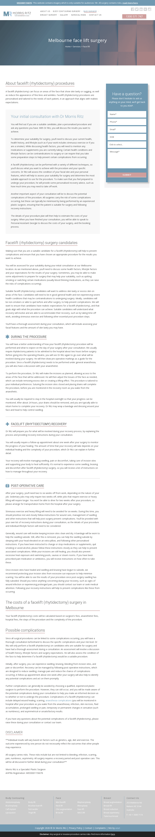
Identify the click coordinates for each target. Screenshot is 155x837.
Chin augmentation (64, 809)
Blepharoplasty (84, 802)
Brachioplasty (11, 805)
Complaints (100, 828)
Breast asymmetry (111, 812)
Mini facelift (61, 802)
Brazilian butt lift (35, 805)
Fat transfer (33, 809)
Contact (88, 828)
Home (68, 46)
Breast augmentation (113, 802)
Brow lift (59, 812)
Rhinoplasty (82, 805)
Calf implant (11, 809)
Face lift (81, 809)
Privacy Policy (75, 828)
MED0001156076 (24, 3)
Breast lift (108, 805)
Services (77, 46)
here (113, 834)
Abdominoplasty (13, 802)
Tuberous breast (111, 816)
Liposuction (11, 812)
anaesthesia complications (59, 700)
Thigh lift (32, 812)
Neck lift (59, 805)
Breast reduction (111, 809)
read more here (130, 3)
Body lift (31, 802)
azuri (117, 828)
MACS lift (81, 812)
